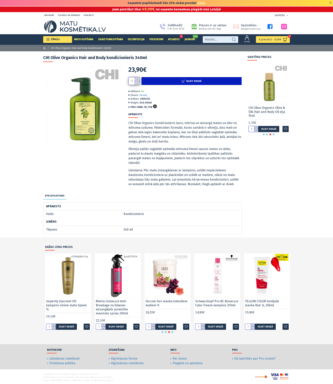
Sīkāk (201, 3)
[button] (264, 134)
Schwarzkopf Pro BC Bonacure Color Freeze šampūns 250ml (216, 303)
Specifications (55, 195)
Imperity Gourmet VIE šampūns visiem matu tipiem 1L (66, 305)
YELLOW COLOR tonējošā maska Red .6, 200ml (262, 303)
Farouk (143, 95)
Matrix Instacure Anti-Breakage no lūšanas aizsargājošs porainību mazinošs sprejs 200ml (112, 307)
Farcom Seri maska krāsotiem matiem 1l (166, 303)
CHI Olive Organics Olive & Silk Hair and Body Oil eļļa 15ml (266, 112)
